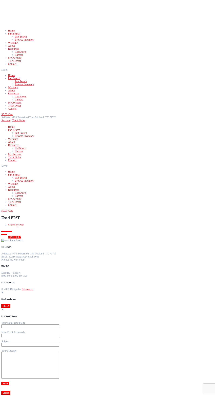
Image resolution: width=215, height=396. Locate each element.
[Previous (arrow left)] (2, 234)
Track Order (14, 60)
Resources (13, 48)
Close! (6, 306)
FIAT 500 (14, 237)
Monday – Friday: (10, 272)
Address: (6, 253)
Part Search (14, 33)
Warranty (13, 42)
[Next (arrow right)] (5, 234)
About (11, 45)
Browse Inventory (24, 39)
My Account (14, 57)
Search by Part (16, 224)
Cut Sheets (20, 51)
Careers (19, 54)
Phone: (5, 259)
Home (11, 30)
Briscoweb (27, 289)
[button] (107, 69)
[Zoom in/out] (10, 231)
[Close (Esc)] (2, 231)
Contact (12, 63)
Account (5, 120)
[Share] (5, 231)
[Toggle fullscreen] (8, 231)
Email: (4, 256)
